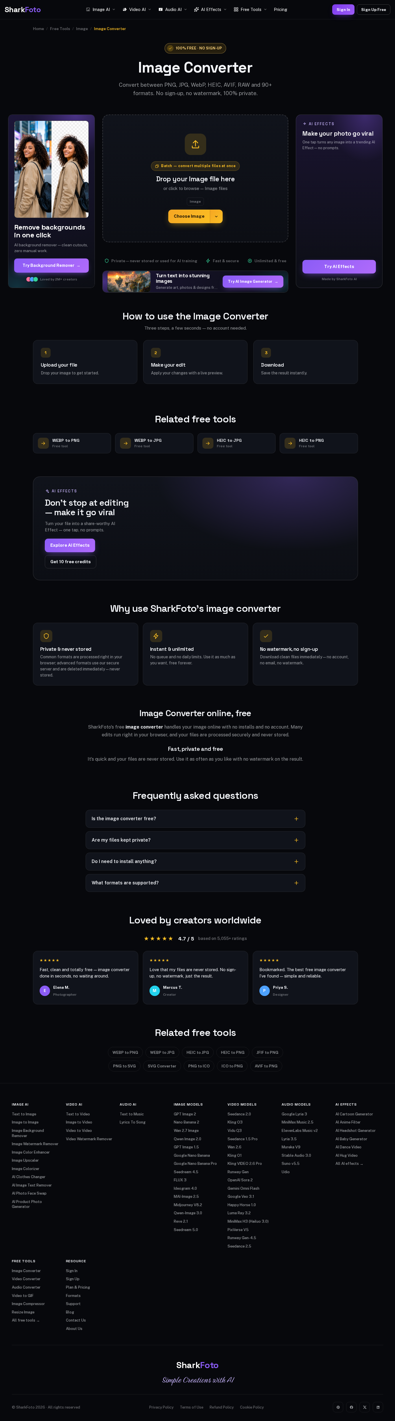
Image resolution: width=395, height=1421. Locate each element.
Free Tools (60, 28)
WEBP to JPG (162, 1052)
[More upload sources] (216, 216)
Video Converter (26, 1279)
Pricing (280, 9)
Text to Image (24, 1114)
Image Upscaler (25, 1160)
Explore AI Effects (70, 545)
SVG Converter (162, 1066)
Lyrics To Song (132, 1122)
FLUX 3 (180, 1180)
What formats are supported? (125, 883)
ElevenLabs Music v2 (300, 1130)
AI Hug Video (346, 1155)
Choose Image (189, 216)
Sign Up (73, 1279)
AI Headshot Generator (355, 1130)
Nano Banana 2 (186, 1122)
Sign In (343, 9)
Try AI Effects (339, 266)
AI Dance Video (348, 1147)
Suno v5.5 (291, 1163)
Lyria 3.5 (289, 1139)
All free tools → (26, 1320)
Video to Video (79, 1130)
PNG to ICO (199, 1066)
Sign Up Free (373, 9)
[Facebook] (351, 1407)
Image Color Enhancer (31, 1152)
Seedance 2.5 (239, 1246)
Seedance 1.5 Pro (243, 1139)
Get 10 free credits (70, 561)
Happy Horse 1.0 (242, 1205)
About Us (74, 1328)
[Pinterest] (338, 1407)
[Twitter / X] (364, 1407)
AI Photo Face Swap (29, 1193)
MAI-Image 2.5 (186, 1196)
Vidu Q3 (235, 1130)
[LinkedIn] (378, 1407)
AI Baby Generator (351, 1139)
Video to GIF (23, 1296)
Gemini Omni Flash (243, 1188)
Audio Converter (26, 1287)
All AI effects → (349, 1163)
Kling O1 (235, 1155)
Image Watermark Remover (35, 1144)
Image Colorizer (25, 1169)
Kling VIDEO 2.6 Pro (245, 1163)
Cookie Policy (252, 1407)
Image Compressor (28, 1304)
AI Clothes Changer (28, 1177)
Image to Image (25, 1122)
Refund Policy (222, 1407)
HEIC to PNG (233, 1052)
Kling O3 (235, 1122)
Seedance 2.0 (239, 1114)
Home (38, 28)
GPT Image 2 (185, 1114)
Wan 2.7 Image (186, 1130)
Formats (73, 1296)
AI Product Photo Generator (27, 1204)
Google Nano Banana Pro (195, 1163)
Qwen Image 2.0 (187, 1139)
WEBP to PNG (125, 1052)
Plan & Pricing (78, 1287)
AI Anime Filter (348, 1122)
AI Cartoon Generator (354, 1114)
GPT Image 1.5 (186, 1147)
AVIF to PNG (266, 1066)
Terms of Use (191, 1407)
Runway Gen (238, 1172)
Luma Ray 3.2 (239, 1213)
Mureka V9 (291, 1147)
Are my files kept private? (121, 840)
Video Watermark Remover (89, 1139)
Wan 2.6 (234, 1147)
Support (73, 1304)
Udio (286, 1172)
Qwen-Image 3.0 (188, 1213)
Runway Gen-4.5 (242, 1238)
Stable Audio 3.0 (296, 1155)
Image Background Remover (28, 1133)
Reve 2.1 (181, 1221)
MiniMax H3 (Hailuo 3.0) (248, 1221)
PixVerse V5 (238, 1230)
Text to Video (78, 1114)
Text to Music (132, 1114)
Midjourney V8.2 (188, 1205)
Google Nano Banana (192, 1155)
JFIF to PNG (267, 1052)
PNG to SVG (124, 1066)
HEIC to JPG (198, 1052)
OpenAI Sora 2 (240, 1180)
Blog (70, 1312)
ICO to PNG (232, 1066)
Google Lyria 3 (294, 1114)
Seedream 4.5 (186, 1172)
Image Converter (26, 1271)
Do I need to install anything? (124, 861)
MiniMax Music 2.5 (297, 1122)
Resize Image (23, 1312)
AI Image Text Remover (32, 1185)
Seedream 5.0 (186, 1230)
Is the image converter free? (124, 818)
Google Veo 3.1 (241, 1196)
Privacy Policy (161, 1407)
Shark (22, 9)
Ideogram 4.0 (185, 1188)
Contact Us (76, 1320)
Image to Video (79, 1122)
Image (82, 28)
